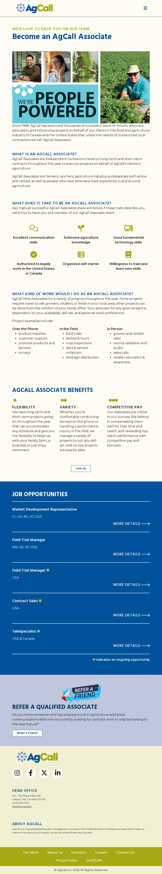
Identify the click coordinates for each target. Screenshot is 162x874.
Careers (101, 852)
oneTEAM (94, 860)
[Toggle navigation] (145, 8)
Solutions (78, 852)
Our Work (31, 852)
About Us (54, 852)
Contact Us (125, 852)
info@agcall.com (22, 806)
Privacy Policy (67, 860)
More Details (127, 524)
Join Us (81, 468)
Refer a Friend (27, 733)
